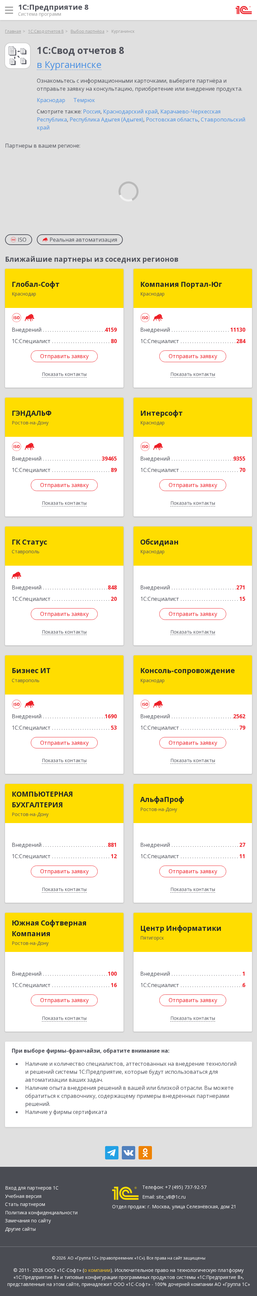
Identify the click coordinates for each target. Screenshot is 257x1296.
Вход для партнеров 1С (32, 1188)
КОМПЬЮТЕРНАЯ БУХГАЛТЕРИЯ (42, 799)
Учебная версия (23, 1196)
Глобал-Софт (36, 284)
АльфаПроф (162, 799)
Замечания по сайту (28, 1220)
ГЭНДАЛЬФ (32, 413)
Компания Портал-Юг (181, 284)
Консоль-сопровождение (187, 670)
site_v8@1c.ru (171, 1197)
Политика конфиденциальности (41, 1212)
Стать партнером (25, 1204)
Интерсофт (161, 413)
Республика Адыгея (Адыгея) (106, 119)
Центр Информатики (181, 928)
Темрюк (84, 100)
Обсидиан (159, 542)
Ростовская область (172, 119)
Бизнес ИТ (31, 670)
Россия (91, 111)
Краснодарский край (130, 111)
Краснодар (51, 100)
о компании (97, 1270)
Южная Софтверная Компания (49, 928)
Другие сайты (20, 1229)
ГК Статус (29, 542)
